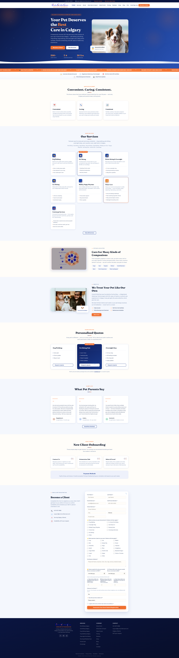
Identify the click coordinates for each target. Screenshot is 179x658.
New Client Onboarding (89, 444)
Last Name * (110, 494)
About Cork (99, 626)
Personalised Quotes (89, 332)
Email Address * (91, 500)
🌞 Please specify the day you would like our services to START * (96, 570)
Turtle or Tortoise (119, 553)
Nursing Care (112, 527)
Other (90, 535)
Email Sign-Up (134, 5)
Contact (98, 646)
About (84, 5)
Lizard (90, 553)
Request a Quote (98, 1)
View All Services (89, 232)
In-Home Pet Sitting (113, 522)
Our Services (89, 136)
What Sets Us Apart (93, 5)
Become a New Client (110, 1)
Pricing (109, 5)
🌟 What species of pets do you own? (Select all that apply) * (102, 538)
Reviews (114, 5)
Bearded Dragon (119, 550)
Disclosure (101, 653)
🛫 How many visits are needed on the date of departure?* (92, 581)
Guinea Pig (104, 543)
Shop (119, 5)
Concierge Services (113, 530)
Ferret (116, 543)
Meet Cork (96, 314)
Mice (103, 548)
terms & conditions (108, 603)
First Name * (90, 494)
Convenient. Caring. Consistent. (90, 89)
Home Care (91, 530)
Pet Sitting (91, 532)
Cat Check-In (112, 524)
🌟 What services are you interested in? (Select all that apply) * (102, 520)
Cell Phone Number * (112, 500)
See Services (72, 47)
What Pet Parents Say (89, 389)
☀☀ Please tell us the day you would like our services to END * (116, 570)
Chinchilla (91, 545)
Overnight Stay (92, 524)
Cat (103, 540)
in (63, 635)
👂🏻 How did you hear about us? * (95, 597)
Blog (124, 5)
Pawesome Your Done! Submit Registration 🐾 (106, 607)
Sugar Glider (92, 550)
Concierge (82, 644)
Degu (103, 545)
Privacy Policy (89, 653)
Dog (90, 540)
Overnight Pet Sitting (85, 636)
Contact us (97, 371)
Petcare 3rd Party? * (92, 588)
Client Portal (102, 5)
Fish (90, 556)
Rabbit (116, 540)
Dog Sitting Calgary (85, 631)
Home (73, 5)
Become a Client (144, 5)
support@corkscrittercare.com (120, 628)
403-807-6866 (116, 626)
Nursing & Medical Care (86, 639)
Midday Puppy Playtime (94, 527)
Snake (103, 553)
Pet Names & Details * (92, 559)
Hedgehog (117, 548)
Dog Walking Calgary (85, 633)
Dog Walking (92, 522)
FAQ (128, 5)
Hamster (117, 545)
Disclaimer (95, 653)
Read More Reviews (89, 426)
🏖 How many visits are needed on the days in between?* (106, 581)
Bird (90, 543)
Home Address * (91, 506)
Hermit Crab (105, 550)
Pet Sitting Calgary (84, 626)
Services (79, 5)
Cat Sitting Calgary (84, 628)
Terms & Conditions (80, 653)
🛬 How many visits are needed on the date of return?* (119, 581)
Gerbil (90, 548)
